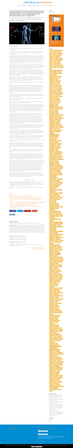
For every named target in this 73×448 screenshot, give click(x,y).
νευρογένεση (60, 278)
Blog (38, 5)
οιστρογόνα (60, 292)
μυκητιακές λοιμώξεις (56, 275)
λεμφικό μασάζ (51, 252)
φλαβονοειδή (51, 375)
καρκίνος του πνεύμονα (53, 229)
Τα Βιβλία (24, 5)
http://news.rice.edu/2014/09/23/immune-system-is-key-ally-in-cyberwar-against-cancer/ (25, 197)
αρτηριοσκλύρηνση (52, 148)
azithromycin (60, 53)
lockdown (51, 82)
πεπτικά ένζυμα (52, 309)
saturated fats (51, 96)
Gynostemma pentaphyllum (53, 71)
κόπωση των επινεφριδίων (54, 244)
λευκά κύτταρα (55, 255)
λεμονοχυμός (60, 249)
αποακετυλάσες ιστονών (53, 145)
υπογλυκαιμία (51, 366)
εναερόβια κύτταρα (52, 191)
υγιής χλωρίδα (51, 361)
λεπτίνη (51, 255)
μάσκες (54, 260)
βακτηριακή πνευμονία (52, 157)
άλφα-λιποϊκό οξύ (52, 111)
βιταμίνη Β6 (56, 160)
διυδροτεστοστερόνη (59, 182)
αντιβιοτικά (59, 140)
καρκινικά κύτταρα (60, 231)
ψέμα (50, 387)
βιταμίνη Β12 (52, 162)
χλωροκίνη (51, 381)
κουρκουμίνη (61, 240)
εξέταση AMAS (56, 194)
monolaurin (60, 85)
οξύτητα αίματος (52, 298)
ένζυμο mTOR (51, 116)
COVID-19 (56, 64)
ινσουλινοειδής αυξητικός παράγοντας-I (55, 211)
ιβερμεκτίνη (56, 206)
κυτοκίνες (51, 243)
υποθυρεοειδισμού (52, 367)
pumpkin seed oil (52, 93)
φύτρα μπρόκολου (58, 378)
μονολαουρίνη (59, 274)
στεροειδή (55, 337)
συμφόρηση (61, 338)
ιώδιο (61, 215)
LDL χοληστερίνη (52, 79)
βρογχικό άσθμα (59, 165)
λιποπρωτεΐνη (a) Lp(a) (53, 257)
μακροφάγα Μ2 (57, 263)
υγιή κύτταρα (59, 360)
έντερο (26, 18)
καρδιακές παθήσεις (53, 225)
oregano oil (56, 88)
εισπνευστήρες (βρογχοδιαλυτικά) (54, 186)
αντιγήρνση (56, 142)
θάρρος (55, 200)
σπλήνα (60, 335)
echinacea (58, 65)
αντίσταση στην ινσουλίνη (54, 134)
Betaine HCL (51, 56)
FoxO (50, 68)
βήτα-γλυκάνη (56, 156)
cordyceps (58, 62)
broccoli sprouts (52, 59)
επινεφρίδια (52, 197)
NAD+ (60, 87)
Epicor (62, 65)
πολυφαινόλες (60, 312)
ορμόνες (56, 298)
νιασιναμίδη (55, 283)
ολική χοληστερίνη (56, 294)
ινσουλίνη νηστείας (52, 209)
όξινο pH (60, 389)
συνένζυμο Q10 (52, 340)
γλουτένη (61, 168)
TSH (54, 102)
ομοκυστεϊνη (57, 295)
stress (51, 100)
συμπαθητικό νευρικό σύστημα (54, 338)
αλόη (58, 128)
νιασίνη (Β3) (51, 283)
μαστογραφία (51, 266)
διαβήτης (60, 174)
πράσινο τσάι (51, 317)
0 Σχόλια (22, 20)
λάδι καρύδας (59, 246)
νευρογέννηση (51, 280)
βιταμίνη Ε (57, 162)
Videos (41, 5)
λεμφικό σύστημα (57, 252)
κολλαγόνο (51, 237)
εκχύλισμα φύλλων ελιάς (53, 188)
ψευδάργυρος (55, 387)
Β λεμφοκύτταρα (60, 108)
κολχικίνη (61, 237)
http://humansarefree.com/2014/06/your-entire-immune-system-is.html (22, 205)
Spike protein (57, 99)
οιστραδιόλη (51, 292)
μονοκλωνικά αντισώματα (53, 274)
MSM (53, 87)
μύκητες (57, 277)
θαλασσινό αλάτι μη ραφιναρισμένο (54, 203)
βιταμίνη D (61, 159)
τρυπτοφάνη (51, 360)
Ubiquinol (58, 102)
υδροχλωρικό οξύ (59, 363)
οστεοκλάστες (57, 300)
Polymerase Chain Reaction (53, 91)
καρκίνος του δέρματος (52, 226)
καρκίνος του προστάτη (53, 231)
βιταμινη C (57, 163)
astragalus (51, 53)
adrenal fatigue (60, 50)
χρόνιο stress (15, 20)
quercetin (57, 93)
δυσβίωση (56, 183)
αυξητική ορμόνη (52, 151)
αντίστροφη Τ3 (51, 137)
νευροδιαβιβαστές (57, 280)
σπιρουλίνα (56, 335)
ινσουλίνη (56, 208)
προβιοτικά (56, 317)
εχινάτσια (61, 197)
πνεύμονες (55, 312)
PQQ (61, 91)
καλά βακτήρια (51, 220)
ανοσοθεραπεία (28, 17)
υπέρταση (51, 364)
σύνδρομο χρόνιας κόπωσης (54, 349)
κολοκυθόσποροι (56, 237)
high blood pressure (54, 73)
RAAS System (61, 93)
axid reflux (55, 53)
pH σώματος (16, 17)
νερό (56, 278)
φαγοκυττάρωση (52, 372)
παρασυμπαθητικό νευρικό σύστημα (54, 306)
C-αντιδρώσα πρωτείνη (58, 59)
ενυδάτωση (51, 194)
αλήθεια (60, 125)
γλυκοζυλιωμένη (52, 171)
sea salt (61, 96)
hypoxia (58, 76)
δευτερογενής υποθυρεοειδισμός (54, 174)
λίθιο (56, 249)
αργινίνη (58, 145)
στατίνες (51, 337)
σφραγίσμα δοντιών (57, 340)
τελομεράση (57, 350)
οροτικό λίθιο (61, 298)
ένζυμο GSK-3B (61, 114)
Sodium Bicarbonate (52, 99)
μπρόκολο (51, 275)
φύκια (54, 378)
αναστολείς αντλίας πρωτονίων (58, 130)
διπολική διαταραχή (52, 182)
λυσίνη (51, 260)
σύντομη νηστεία (28, 19)
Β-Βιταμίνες (51, 108)
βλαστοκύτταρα (52, 165)
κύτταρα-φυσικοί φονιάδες (53, 246)
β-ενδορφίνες (51, 156)
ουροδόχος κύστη (52, 303)
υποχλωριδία (55, 369)
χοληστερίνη (60, 381)
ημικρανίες (51, 200)
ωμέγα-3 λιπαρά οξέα (53, 389)
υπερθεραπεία (60, 364)
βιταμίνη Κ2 (51, 163)
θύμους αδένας (51, 206)
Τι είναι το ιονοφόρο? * (53, 32)
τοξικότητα (51, 355)
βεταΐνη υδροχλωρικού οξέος (53, 159)
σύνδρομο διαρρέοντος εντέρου (54, 343)
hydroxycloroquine (52, 76)
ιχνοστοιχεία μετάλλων (59, 214)
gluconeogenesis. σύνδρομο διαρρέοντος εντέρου (56, 70)
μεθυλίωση (60, 266)
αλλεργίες (51, 128)
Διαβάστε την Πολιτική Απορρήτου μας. (45, 438)
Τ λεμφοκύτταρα (56, 110)
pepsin (50, 90)
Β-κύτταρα (55, 108)
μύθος (61, 275)
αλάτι (57, 125)
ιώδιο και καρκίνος (52, 217)
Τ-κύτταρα (51, 110)
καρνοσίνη (51, 232)
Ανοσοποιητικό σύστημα (36, 17)
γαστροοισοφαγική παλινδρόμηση (54, 168)
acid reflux (56, 50)
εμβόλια (60, 189)
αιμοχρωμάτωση (52, 122)
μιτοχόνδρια (56, 272)
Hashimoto (59, 71)
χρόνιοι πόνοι (58, 386)
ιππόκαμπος (55, 212)
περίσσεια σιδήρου (57, 309)
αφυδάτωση (51, 154)
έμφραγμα (57, 113)
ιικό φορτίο (61, 206)
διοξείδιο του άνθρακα (56, 180)
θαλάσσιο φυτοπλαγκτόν (53, 202)
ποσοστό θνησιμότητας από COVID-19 (55, 315)
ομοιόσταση (51, 295)
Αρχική (19, 5)
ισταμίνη (60, 212)
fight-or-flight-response (60, 67)
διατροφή (51, 180)
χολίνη (55, 381)
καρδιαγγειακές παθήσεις (58, 223)
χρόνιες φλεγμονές (57, 384)
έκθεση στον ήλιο (52, 113)
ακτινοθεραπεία (22, 17)
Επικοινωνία (50, 5)
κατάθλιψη (56, 232)
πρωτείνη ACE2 (56, 326)
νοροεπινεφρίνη (52, 286)
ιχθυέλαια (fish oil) (52, 214)
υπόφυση (60, 369)
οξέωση (62, 295)
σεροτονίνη (55, 332)
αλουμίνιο (55, 128)
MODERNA (51, 85)
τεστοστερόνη (60, 352)
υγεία (55, 360)
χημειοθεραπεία (34, 19)
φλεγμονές (56, 375)
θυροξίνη (57, 205)
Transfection (51, 102)
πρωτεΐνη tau (51, 326)
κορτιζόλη (51, 240)
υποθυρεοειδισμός (59, 367)
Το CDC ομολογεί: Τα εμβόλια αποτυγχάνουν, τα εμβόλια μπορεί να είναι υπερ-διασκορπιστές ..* (55, 42)
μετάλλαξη (58, 269)
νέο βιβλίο (60, 277)
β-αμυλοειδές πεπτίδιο (57, 154)
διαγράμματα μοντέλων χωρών (53, 177)
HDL (50, 73)
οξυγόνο (40, 18)
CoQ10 (55, 62)
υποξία (51, 369)
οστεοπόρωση (52, 301)
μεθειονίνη (56, 266)
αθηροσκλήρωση (57, 119)
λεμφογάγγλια (52, 254)
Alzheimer (54, 51)
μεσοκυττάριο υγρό (52, 269)
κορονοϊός (58, 238)
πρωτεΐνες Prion (52, 323)
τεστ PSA (55, 352)
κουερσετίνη (56, 240)
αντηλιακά (56, 137)
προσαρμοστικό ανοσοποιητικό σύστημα (16, 19)
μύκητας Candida (52, 277)
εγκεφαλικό (60, 183)
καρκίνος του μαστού (60, 226)
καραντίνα (51, 223)
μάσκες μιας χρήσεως (60, 260)
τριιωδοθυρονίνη (52, 358)
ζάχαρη (29, 18)
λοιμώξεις (36, 18)
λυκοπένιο (61, 258)
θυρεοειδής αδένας (52, 205)
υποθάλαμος (57, 366)
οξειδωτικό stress (52, 297)
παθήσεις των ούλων (58, 303)
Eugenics (55, 67)
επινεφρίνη (57, 197)
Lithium (57, 79)
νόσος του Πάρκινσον (57, 289)
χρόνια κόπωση (52, 384)
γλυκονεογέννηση (58, 171)
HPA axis (60, 73)
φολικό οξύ (61, 375)
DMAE (50, 65)
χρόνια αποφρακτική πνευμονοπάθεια (54, 383)
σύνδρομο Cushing (52, 341)
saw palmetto (56, 96)
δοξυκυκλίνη (51, 183)
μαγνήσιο (56, 261)
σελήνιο (51, 332)
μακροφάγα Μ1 (51, 263)
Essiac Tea (51, 67)
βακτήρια (61, 156)
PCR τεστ (60, 88)
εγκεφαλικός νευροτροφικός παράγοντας (55, 185)
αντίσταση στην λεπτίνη (54, 136)
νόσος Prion (51, 289)
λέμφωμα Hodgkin (52, 249)
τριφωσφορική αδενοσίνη (59, 358)
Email (39, 433)
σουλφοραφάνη (52, 335)
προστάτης (51, 321)
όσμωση (51, 390)
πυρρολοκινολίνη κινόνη (53, 329)
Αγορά (45, 5)
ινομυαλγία (52, 208)
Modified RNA (55, 85)
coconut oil (51, 62)
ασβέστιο (57, 148)
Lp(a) (54, 82)
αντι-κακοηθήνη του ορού (53, 140)
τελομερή (51, 352)
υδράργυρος (61, 361)
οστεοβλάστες (52, 300)
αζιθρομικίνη (52, 119)
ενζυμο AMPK (60, 192)
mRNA (51, 87)
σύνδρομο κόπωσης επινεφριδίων (55, 346)
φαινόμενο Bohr (57, 372)
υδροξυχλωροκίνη (52, 363)
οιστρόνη (51, 294)
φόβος (51, 378)
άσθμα (57, 111)
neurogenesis (51, 88)
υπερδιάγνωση (55, 364)
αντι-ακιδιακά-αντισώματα (53, 139)
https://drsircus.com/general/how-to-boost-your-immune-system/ (21, 204)
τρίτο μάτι (55, 355)
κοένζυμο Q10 (58, 235)
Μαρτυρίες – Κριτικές (32, 5)
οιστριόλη (56, 292)
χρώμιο (62, 386)
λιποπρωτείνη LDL (52, 258)
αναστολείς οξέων (52, 131)
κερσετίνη (61, 234)
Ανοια (56, 105)
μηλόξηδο (51, 272)
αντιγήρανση (51, 142)
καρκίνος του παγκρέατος (53, 228)
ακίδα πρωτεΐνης (57, 122)
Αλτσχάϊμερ (52, 105)
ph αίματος (54, 90)
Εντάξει (33, 446)
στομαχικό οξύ (59, 337)
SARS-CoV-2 (59, 94)
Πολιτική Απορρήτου (38, 446)
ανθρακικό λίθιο (58, 131)
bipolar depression (56, 56)
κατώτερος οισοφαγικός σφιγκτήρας (54, 234)
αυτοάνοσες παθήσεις (58, 151)
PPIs (58, 91)
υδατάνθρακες (56, 361)
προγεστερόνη (52, 318)
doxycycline (54, 65)
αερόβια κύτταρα (60, 117)
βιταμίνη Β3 (51, 160)
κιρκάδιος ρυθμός (52, 235)
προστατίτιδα (56, 321)
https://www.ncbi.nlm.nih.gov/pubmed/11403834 (17, 198)
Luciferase (58, 82)
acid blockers (51, 50)
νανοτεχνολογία (52, 278)
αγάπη (59, 116)
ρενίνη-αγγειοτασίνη (60, 329)
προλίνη (56, 318)
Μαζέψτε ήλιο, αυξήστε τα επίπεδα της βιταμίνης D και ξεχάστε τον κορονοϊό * (56, 396)
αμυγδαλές (51, 130)
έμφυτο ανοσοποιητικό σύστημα (19, 18)
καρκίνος (32, 18)
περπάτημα (51, 312)
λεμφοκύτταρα (57, 254)
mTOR (57, 87)
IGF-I (60, 76)
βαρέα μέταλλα (59, 157)
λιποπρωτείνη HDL (59, 257)
